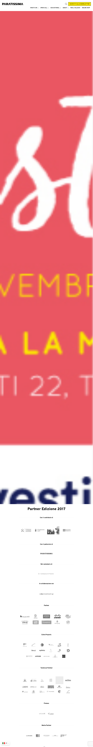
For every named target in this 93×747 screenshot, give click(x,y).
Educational (55, 8)
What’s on (33, 8)
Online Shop (86, 8)
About (65, 8)
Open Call (43, 8)
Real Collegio (75, 8)
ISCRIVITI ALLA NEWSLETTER (80, 4)
